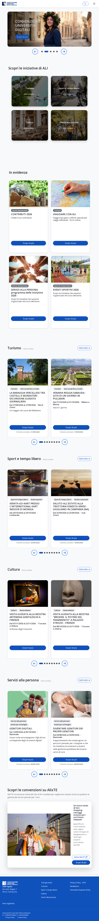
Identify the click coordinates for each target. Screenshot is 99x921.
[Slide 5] (57, 51)
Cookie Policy (22, 917)
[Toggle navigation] (94, 4)
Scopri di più (22, 43)
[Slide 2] (45, 51)
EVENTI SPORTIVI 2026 (66, 289)
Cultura (13, 569)
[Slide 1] (42, 51)
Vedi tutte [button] (83, 348)
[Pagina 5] (52, 442)
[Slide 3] (49, 51)
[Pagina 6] (54, 442)
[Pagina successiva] (65, 442)
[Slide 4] (54, 51)
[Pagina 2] (44, 442)
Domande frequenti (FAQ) (80, 890)
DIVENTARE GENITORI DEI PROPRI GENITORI (68, 730)
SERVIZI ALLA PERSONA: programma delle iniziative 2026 (27, 292)
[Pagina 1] (41, 442)
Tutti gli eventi (46, 882)
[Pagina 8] (59, 442)
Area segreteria (8, 903)
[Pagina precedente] (34, 442)
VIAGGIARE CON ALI (64, 214)
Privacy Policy (10, 917)
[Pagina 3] (47, 442)
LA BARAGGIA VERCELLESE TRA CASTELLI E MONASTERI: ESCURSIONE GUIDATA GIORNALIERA (27, 397)
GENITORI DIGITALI (21, 728)
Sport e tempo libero (24, 459)
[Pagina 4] (49, 442)
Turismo (14, 348)
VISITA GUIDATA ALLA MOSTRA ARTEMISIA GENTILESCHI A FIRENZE (28, 617)
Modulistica (74, 886)
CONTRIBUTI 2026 (21, 214)
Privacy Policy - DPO (78, 882)
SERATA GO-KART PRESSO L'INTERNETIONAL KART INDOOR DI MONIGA (24, 506)
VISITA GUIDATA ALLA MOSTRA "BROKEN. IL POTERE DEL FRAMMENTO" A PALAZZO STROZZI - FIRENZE (71, 618)
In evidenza (18, 172)
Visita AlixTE (79, 857)
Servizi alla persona (23, 680)
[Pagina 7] (56, 442)
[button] (30, 91)
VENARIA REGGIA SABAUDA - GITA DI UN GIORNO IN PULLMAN (69, 395)
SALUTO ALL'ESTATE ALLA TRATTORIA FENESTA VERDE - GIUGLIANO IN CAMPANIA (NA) (71, 506)
